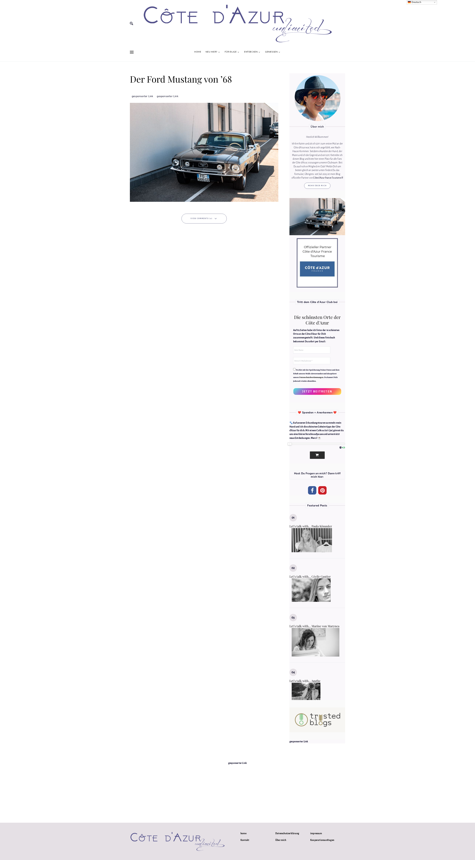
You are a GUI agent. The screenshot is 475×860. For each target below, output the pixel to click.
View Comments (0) (201, 218)
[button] (312, 490)
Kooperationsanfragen (322, 840)
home (243, 833)
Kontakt (244, 840)
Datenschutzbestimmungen (311, 377)
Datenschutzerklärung (287, 833)
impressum (316, 833)
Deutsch (416, 2)
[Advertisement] (237, 791)
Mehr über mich (317, 186)
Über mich (280, 840)
